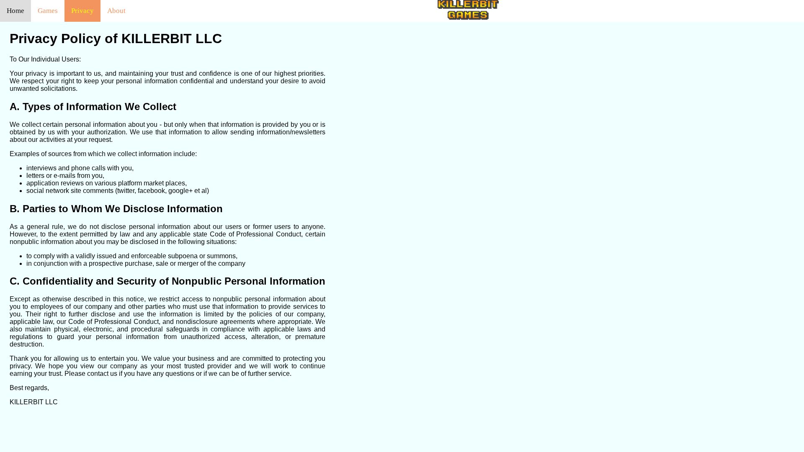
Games (48, 11)
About (116, 11)
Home (15, 11)
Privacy (82, 11)
